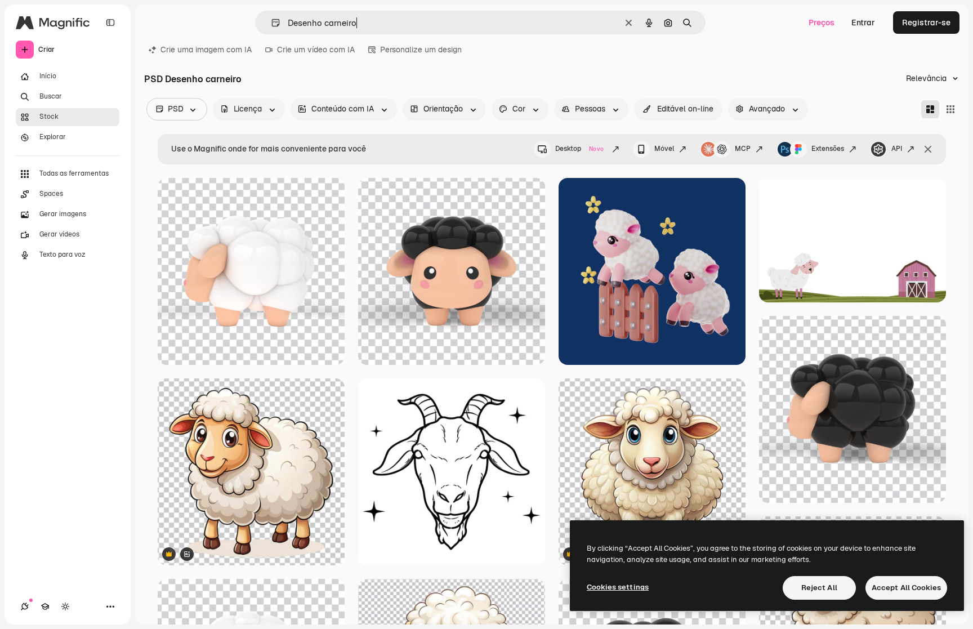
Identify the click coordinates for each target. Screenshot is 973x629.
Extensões (827, 148)
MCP (743, 148)
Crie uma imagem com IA (206, 49)
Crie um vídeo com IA (316, 49)
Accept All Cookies (906, 587)
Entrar (863, 22)
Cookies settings (618, 587)
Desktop (579, 148)
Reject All (819, 587)
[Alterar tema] (65, 606)
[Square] (950, 109)
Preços (821, 22)
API (896, 148)
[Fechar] (927, 149)
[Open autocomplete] (271, 23)
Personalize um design (421, 49)
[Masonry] (930, 109)
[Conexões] (25, 606)
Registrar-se (926, 22)
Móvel (664, 148)
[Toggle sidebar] (110, 23)
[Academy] (45, 606)
